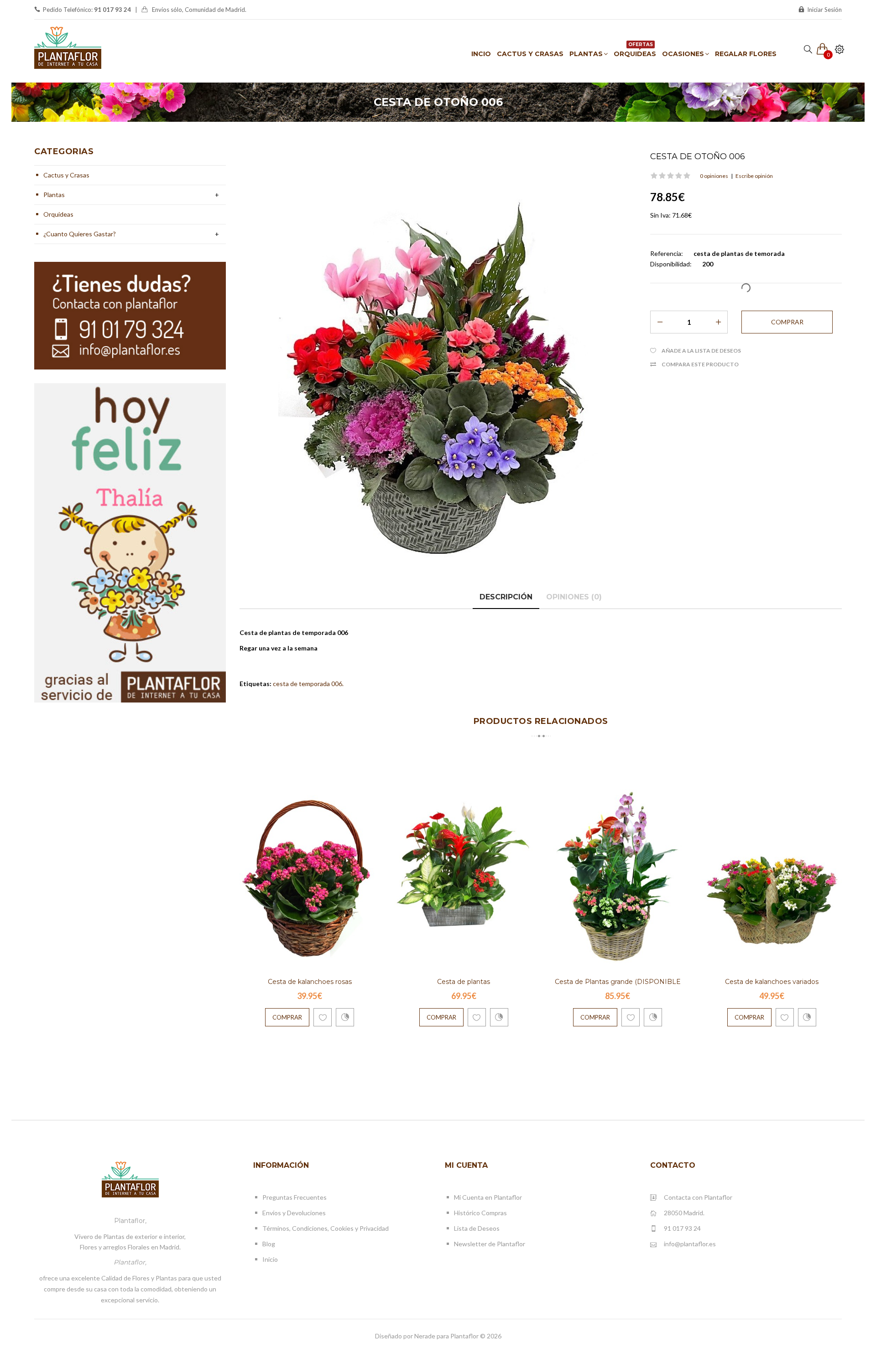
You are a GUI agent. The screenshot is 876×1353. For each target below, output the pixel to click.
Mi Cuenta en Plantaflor (488, 1197)
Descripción (506, 597)
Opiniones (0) (574, 597)
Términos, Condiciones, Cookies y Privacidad (325, 1228)
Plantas (54, 194)
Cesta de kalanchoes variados (772, 982)
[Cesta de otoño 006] (438, 364)
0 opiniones (714, 175)
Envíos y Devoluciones (294, 1213)
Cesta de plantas (463, 982)
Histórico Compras (480, 1213)
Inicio (270, 1259)
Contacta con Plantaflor (698, 1197)
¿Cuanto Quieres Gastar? (79, 234)
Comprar (287, 1017)
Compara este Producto (700, 364)
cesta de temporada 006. (308, 683)
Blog (268, 1244)
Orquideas (58, 214)
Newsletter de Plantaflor (489, 1244)
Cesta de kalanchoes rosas (310, 982)
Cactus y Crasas (66, 175)
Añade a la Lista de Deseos (701, 350)
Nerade (424, 1336)
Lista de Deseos (477, 1228)
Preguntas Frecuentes (294, 1197)
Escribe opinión (754, 175)
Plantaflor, (130, 1221)
